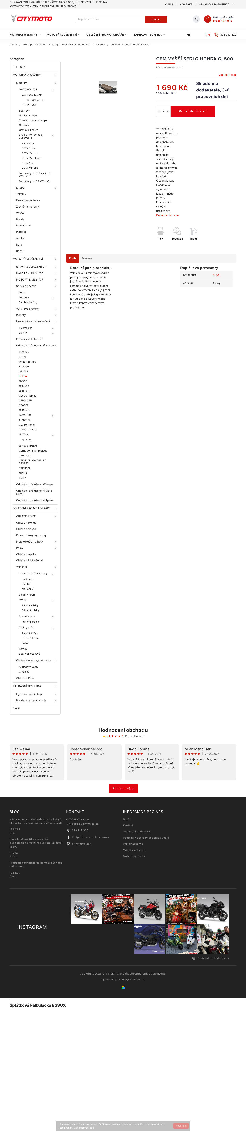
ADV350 (24, 366)
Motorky (21, 82)
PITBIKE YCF (29, 104)
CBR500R (24, 390)
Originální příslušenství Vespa (34, 484)
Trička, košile (26, 627)
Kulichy (26, 584)
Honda (20, 219)
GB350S (24, 371)
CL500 (23, 376)
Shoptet (115, 979)
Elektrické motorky (28, 200)
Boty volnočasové (29, 653)
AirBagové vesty (28, 666)
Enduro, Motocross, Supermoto (31, 136)
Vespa (20, 213)
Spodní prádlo (27, 616)
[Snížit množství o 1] (159, 111)
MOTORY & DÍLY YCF (29, 279)
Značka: (227, 74)
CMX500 (24, 386)
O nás (169, 4)
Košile (25, 643)
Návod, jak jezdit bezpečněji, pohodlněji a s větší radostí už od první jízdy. (36, 843)
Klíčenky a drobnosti (29, 339)
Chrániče (24, 671)
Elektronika (25, 327)
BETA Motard (29, 153)
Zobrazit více (123, 789)
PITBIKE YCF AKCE (33, 100)
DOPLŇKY (19, 67)
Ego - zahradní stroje (29, 694)
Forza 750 (25, 414)
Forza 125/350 (27, 361)
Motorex (24, 297)
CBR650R (24, 410)
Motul (22, 292)
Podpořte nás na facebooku (90, 837)
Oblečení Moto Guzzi (29, 560)
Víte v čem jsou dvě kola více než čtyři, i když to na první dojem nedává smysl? (36, 821)
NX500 (23, 381)
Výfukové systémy (28, 308)
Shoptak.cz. (137, 979)
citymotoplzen (81, 843)
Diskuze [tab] (87, 258)
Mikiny (23, 599)
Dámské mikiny (30, 610)
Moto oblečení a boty (29, 541)
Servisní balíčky (28, 302)
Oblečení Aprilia (26, 554)
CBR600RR (25, 400)
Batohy (23, 648)
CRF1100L (25, 468)
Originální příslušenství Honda (35, 345)
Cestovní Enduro (29, 129)
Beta (19, 244)
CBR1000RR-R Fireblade (33, 450)
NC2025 (27, 440)
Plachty (21, 315)
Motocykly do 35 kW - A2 (34, 181)
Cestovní (24, 125)
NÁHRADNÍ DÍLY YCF (29, 273)
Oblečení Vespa (26, 529)
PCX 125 (24, 352)
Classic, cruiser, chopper (33, 120)
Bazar (20, 250)
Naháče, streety (28, 115)
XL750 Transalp (28, 429)
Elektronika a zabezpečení (33, 321)
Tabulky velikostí (134, 850)
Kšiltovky (27, 579)
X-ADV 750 (25, 419)
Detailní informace (167, 215)
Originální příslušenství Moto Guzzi (34, 492)
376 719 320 (80, 830)
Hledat (155, 19)
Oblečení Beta (25, 678)
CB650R (24, 405)
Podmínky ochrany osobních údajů (146, 837)
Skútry (20, 187)
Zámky (23, 332)
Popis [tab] (72, 258)
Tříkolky (21, 193)
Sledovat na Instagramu (213, 958)
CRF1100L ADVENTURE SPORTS (32, 462)
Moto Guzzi (23, 225)
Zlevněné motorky (27, 206)
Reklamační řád (133, 843)
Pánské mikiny (30, 605)
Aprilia (20, 238)
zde (92, 1127)
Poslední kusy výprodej (31, 535)
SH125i (23, 357)
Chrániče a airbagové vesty (33, 660)
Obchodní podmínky (214, 4)
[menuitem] (27, 34)
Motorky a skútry (27, 74)
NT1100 (23, 473)
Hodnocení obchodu (123, 730)
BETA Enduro (29, 148)
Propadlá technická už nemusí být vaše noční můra (36, 864)
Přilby (19, 547)
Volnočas (21, 566)
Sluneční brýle (27, 594)
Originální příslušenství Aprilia (34, 500)
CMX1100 (24, 455)
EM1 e (22, 477)
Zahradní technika (27, 686)
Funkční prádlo (30, 621)
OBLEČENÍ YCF (26, 516)
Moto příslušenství (28, 258)
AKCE (16, 708)
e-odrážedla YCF (32, 95)
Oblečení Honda (26, 522)
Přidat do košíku (193, 111)
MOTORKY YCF (28, 89)
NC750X (24, 434)
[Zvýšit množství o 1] (168, 111)
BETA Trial (28, 143)
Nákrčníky (27, 588)
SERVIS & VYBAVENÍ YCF (32, 266)
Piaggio (21, 231)
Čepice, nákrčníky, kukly (33, 573)
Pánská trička (30, 633)
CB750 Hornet (27, 424)
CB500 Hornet (27, 395)
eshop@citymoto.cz (85, 823)
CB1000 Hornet (28, 445)
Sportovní (25, 110)
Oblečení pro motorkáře (31, 508)
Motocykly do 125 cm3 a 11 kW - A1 (35, 175)
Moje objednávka (134, 856)
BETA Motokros (31, 158)
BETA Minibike (30, 167)
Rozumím (181, 1126)
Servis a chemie (26, 286)
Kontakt (186, 4)
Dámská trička (30, 638)
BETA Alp (27, 162)
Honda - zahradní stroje (31, 700)
